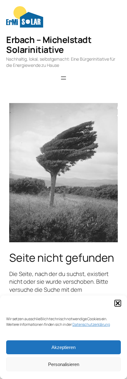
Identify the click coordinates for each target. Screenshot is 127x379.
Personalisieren (63, 364)
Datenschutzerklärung (91, 324)
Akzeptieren (63, 347)
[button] (118, 303)
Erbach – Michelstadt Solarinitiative (48, 45)
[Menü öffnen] (63, 78)
